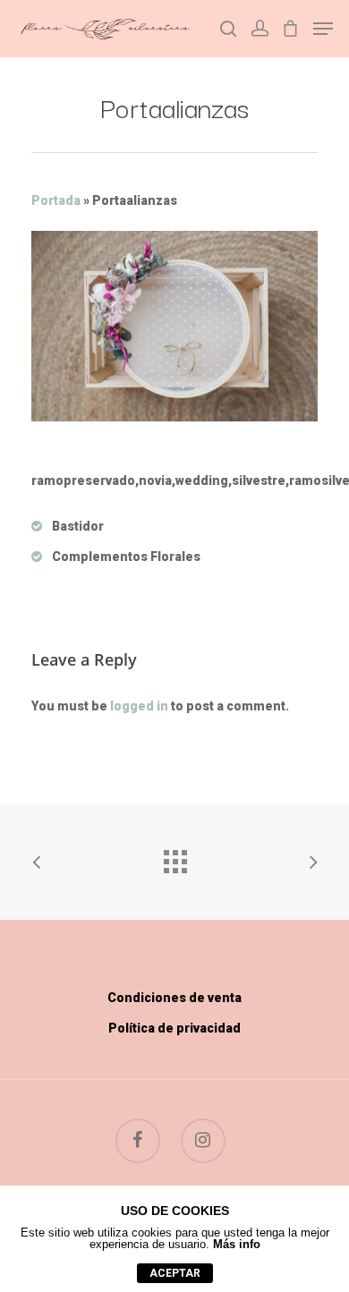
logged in (139, 706)
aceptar (174, 1273)
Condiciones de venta (174, 997)
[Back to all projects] (174, 857)
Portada (56, 200)
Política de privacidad (174, 1028)
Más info (236, 1244)
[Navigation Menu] (323, 29)
